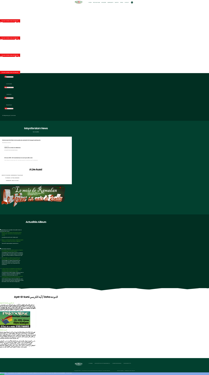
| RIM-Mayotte (127, 363)
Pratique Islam (96, 2)
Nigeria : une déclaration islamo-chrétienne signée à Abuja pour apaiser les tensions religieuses (12, 240)
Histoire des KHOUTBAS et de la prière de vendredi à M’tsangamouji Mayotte (21, 140)
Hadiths (116, 2)
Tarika (121, 2)
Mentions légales (120, 370)
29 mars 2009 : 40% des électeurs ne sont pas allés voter (18, 157)
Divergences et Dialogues (17, 175)
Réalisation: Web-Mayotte (130, 370)
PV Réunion (7, 178)
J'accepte (2, 374)
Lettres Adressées (15, 178)
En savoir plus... (69, 373)
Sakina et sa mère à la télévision (12, 147)
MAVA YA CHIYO (15, 180)
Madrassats (110, 2)
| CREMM (90, 363)
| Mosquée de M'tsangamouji (102, 363)
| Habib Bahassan (116, 363)
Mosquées (104, 2)
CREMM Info (8, 180)
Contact (127, 2)
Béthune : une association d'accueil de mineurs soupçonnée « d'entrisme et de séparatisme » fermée (11, 234)
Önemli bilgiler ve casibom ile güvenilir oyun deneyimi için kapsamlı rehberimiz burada (11, 258)
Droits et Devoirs (6, 175)
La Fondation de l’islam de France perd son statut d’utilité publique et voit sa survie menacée (12, 277)
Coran (90, 2)
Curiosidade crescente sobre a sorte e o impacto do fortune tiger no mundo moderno (12, 250)
